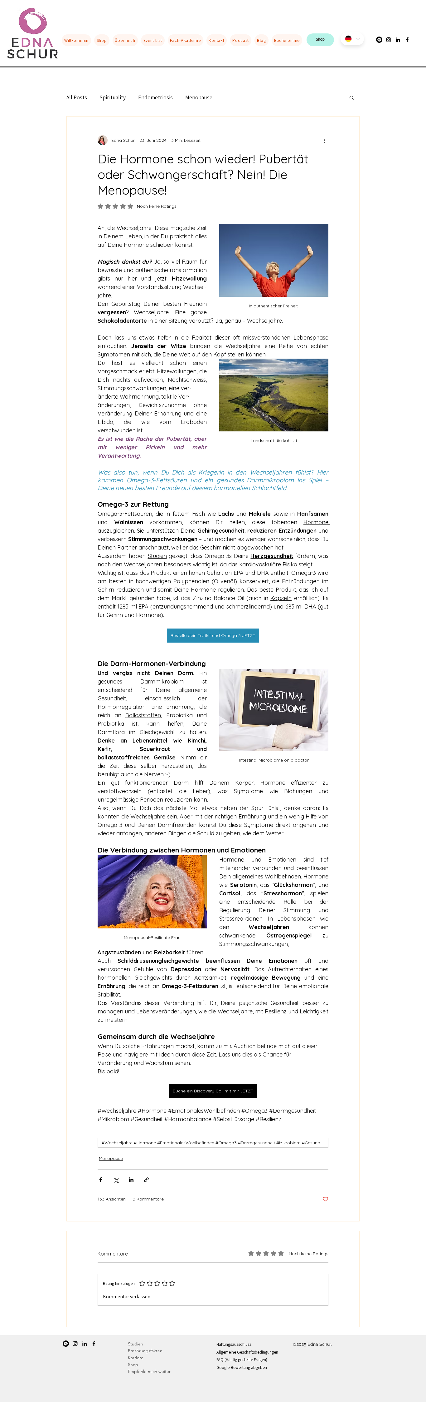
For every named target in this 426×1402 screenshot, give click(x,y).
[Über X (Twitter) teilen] (116, 1180)
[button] (352, 97)
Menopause (198, 97)
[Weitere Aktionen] (324, 140)
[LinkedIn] (398, 40)
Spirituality (112, 97)
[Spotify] (66, 1343)
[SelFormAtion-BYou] (379, 40)
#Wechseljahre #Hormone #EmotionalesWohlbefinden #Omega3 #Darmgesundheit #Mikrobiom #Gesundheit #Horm (215, 1143)
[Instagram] (388, 40)
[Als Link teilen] (146, 1180)
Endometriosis (155, 97)
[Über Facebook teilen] (101, 1180)
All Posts (76, 97)
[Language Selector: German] (352, 38)
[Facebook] (407, 40)
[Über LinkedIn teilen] (131, 1180)
